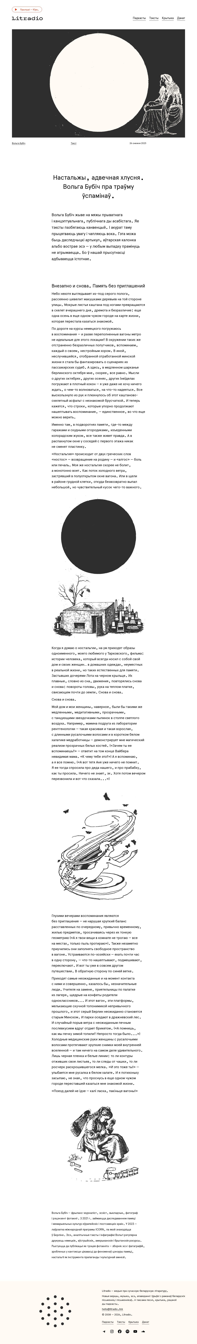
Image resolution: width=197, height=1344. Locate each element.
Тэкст (73, 143)
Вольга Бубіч (18, 143)
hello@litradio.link (112, 1309)
